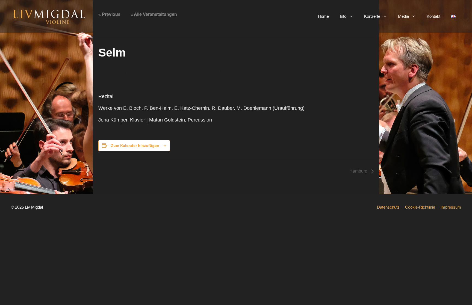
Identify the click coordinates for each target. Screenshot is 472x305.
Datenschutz (388, 207)
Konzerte (372, 16)
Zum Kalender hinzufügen (135, 145)
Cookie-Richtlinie (420, 207)
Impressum (451, 207)
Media (403, 16)
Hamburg (358, 171)
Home (323, 16)
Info (343, 16)
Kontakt (433, 16)
